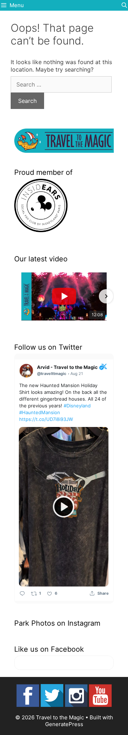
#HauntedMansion (39, 412)
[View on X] (104, 366)
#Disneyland (77, 405)
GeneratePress (64, 724)
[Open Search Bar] (124, 5)
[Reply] (22, 593)
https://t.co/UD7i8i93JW (46, 419)
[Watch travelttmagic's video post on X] (63, 507)
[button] (22, 296)
